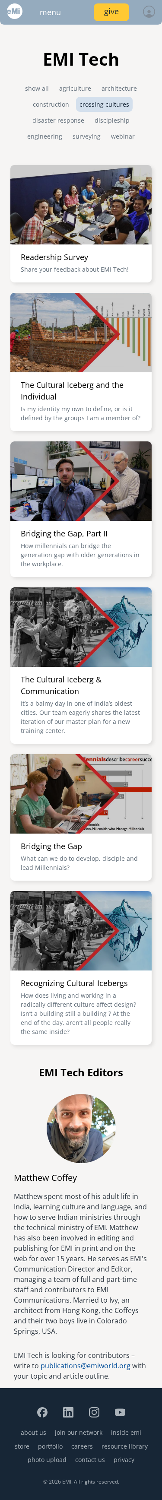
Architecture (119, 88)
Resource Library (125, 1446)
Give (111, 11)
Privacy (124, 1460)
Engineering (44, 136)
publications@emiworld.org (85, 1365)
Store (22, 1446)
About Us (33, 1432)
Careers (82, 1446)
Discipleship (112, 120)
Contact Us (90, 1460)
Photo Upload (47, 1460)
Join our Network (78, 1432)
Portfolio (50, 1446)
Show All (37, 88)
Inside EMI (126, 1432)
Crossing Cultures (104, 104)
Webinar (123, 136)
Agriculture (75, 88)
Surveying (87, 136)
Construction (51, 104)
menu (50, 12)
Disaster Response (58, 120)
